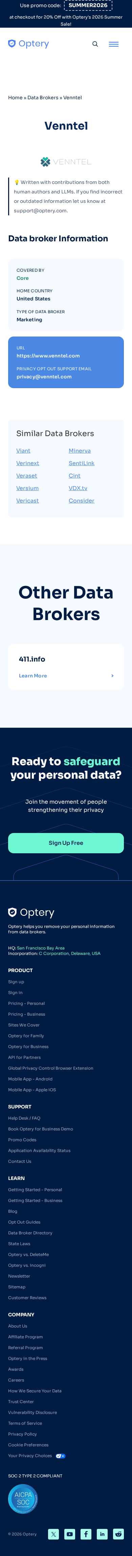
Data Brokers (43, 98)
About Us (17, 1326)
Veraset (26, 475)
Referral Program (25, 1347)
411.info (32, 659)
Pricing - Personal (26, 1003)
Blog (12, 1211)
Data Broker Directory (30, 1232)
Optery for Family (26, 1035)
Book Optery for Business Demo (40, 1128)
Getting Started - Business (35, 1200)
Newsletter (19, 1276)
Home (15, 98)
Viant (23, 450)
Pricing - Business (26, 1014)
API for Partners (24, 1057)
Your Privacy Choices (30, 1455)
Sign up (16, 981)
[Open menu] (114, 43)
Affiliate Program (25, 1336)
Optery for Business (28, 1046)
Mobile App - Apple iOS (32, 1089)
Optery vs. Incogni (27, 1265)
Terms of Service (25, 1423)
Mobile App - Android (30, 1078)
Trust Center (21, 1401)
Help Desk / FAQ (24, 1118)
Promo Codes (22, 1139)
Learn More (33, 676)
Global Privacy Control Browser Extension (50, 1068)
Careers (16, 1380)
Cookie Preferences (28, 1444)
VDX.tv (78, 488)
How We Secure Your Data (35, 1390)
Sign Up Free (66, 843)
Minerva (80, 450)
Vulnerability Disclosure (32, 1412)
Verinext (27, 463)
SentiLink (81, 463)
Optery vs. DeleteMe (28, 1254)
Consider (81, 500)
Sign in (15, 992)
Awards (15, 1369)
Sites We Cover (24, 1024)
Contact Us (19, 1161)
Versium (27, 488)
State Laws (19, 1243)
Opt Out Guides (24, 1222)
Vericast (27, 500)
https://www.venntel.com (48, 356)
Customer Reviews (27, 1297)
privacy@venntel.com (44, 377)
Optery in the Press (27, 1358)
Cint (75, 475)
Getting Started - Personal (35, 1189)
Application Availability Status (39, 1150)
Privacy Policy (22, 1434)
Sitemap (16, 1286)
